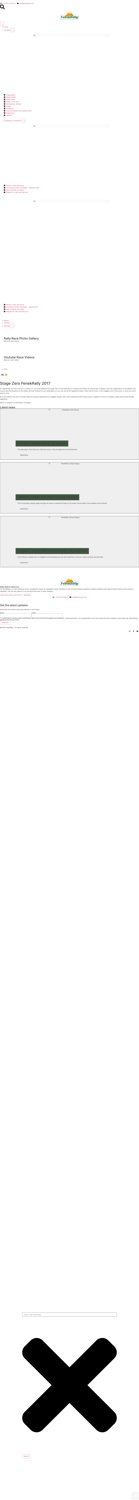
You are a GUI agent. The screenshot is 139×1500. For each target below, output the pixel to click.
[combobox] (69, 1315)
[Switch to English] (2, 374)
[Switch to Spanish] (6, 374)
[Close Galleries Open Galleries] (12, 326)
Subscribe (5, 622)
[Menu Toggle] (2, 24)
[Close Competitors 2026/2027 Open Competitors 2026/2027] (23, 121)
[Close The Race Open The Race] (13, 30)
